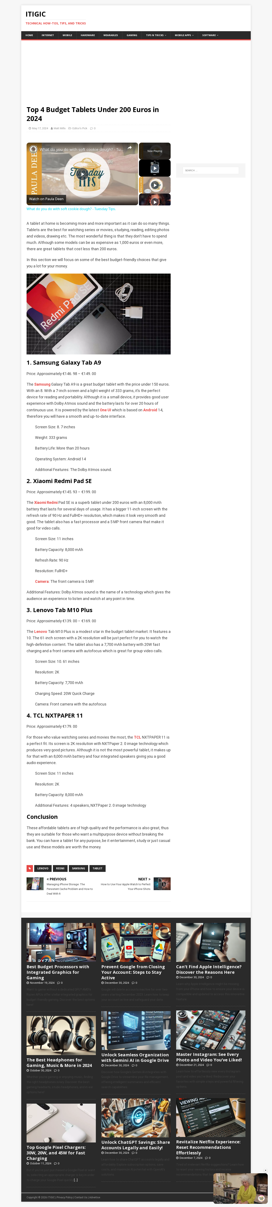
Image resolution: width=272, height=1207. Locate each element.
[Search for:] (211, 170)
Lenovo (40, 631)
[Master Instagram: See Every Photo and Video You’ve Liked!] (210, 1047)
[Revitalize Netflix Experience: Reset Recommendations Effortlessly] (210, 1135)
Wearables (110, 35)
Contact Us (80, 1197)
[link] (33, 149)
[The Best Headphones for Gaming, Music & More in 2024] (61, 1053)
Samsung (42, 384)
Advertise (94, 1197)
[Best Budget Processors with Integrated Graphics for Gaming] (61, 960)
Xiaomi (40, 502)
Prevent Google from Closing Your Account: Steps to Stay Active (133, 972)
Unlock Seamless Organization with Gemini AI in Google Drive (135, 1057)
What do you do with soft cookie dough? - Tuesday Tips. (82, 149)
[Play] (155, 168)
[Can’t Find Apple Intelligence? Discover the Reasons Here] (210, 960)
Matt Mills (60, 128)
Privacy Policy (64, 1197)
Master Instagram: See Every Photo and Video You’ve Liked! (209, 1057)
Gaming (132, 35)
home (29, 35)
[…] (76, 1180)
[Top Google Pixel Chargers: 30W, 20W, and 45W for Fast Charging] (61, 1140)
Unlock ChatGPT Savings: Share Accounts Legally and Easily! (135, 1145)
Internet (48, 35)
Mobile (67, 35)
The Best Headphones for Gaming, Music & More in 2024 (59, 1062)
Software (209, 35)
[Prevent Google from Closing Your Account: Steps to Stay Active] (136, 960)
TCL (137, 737)
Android (150, 410)
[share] (129, 148)
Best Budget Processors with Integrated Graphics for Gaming (58, 972)
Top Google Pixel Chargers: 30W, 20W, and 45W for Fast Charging (56, 1152)
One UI (105, 410)
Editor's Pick (79, 128)
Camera (42, 581)
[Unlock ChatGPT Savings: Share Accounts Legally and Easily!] (136, 1135)
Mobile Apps (183, 35)
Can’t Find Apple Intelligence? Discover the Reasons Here (209, 969)
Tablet (97, 868)
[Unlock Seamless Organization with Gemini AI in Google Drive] (136, 1048)
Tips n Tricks (155, 35)
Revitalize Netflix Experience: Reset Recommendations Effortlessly (208, 1147)
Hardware (88, 35)
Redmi (52, 502)
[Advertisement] (136, 70)
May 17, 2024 (40, 128)
